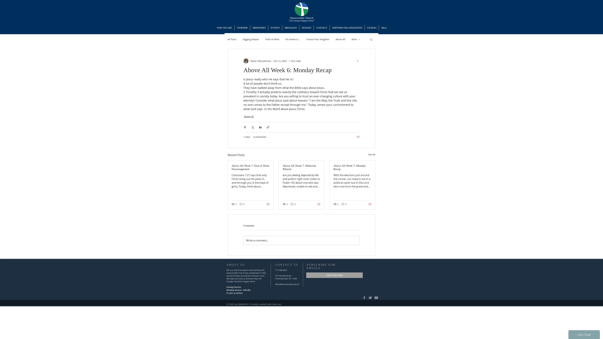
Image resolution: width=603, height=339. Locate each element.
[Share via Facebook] (244, 127)
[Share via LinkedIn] (260, 127)
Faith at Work (272, 39)
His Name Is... (292, 39)
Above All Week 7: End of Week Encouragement (250, 167)
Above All (340, 39)
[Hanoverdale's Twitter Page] (370, 298)
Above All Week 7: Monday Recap (350, 167)
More (354, 39)
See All (371, 154)
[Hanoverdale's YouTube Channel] (376, 298)
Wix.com (276, 304)
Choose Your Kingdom (317, 39)
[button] (259, 27)
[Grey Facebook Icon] (364, 298)
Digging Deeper (251, 39)
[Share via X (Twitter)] (252, 127)
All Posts (232, 39)
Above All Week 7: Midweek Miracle (299, 167)
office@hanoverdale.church (287, 284)
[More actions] (358, 61)
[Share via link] (267, 127)
